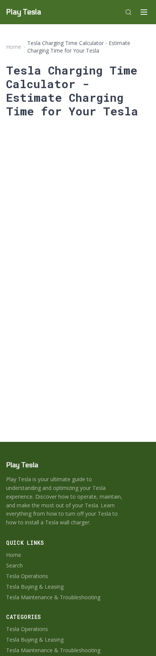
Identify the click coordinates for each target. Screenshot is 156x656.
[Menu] (144, 12)
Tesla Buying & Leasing (35, 586)
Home (13, 46)
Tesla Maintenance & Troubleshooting (53, 597)
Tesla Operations (27, 576)
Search (14, 565)
